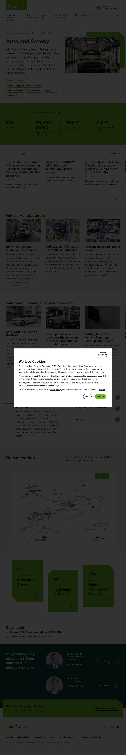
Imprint (102, 390)
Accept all (100, 396)
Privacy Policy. (56, 390)
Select (87, 396)
